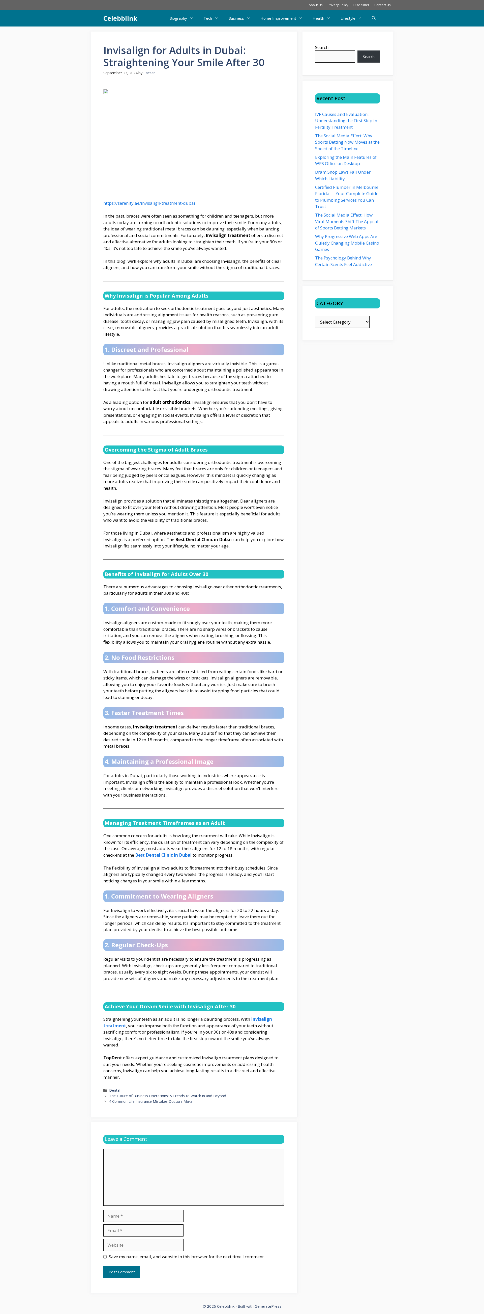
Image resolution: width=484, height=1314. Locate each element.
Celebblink (120, 18)
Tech (207, 18)
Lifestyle (348, 18)
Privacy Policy (338, 5)
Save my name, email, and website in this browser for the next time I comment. (187, 1256)
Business (236, 18)
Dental (114, 1090)
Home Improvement (278, 18)
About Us (316, 5)
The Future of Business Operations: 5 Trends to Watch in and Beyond (167, 1095)
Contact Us (382, 5)
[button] (374, 18)
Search (321, 47)
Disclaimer (361, 5)
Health (318, 18)
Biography (178, 18)
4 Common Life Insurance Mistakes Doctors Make (151, 1101)
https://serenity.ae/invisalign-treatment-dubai (149, 203)
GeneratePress (268, 1306)
